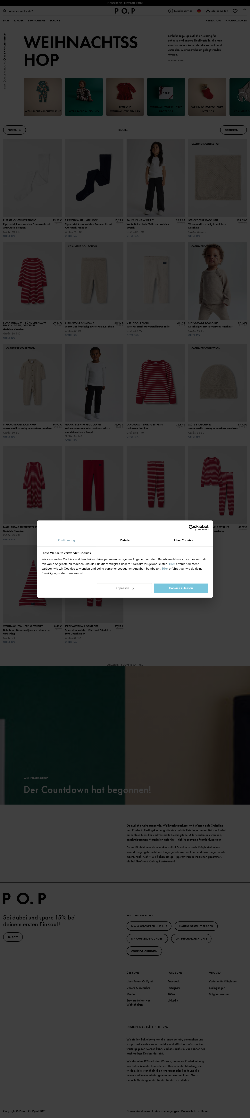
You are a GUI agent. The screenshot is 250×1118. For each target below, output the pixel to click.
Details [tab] (125, 540)
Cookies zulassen (181, 588)
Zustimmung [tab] (66, 540)
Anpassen (122, 588)
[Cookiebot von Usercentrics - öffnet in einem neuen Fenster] (191, 527)
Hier (172, 564)
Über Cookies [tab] (183, 540)
